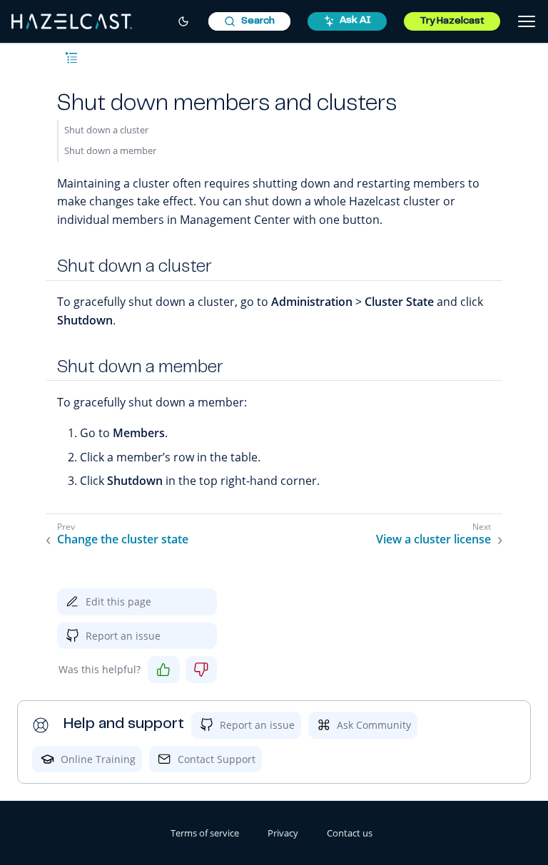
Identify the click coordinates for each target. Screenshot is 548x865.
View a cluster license (433, 539)
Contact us (349, 832)
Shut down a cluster (106, 129)
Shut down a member (110, 150)
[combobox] (249, 21)
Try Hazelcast (452, 21)
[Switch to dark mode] (183, 21)
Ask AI (355, 20)
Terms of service (205, 832)
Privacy (283, 832)
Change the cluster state (122, 539)
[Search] (249, 21)
